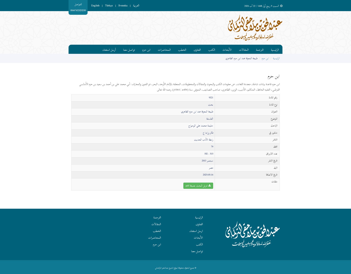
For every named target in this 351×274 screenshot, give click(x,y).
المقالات (244, 49)
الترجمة (260, 49)
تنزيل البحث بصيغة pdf (197, 185)
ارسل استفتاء (196, 231)
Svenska (122, 5)
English (95, 5)
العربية (136, 5)
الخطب (182, 49)
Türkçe (109, 5)
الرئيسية (275, 49)
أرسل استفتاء (109, 49)
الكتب (211, 49)
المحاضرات (164, 49)
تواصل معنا (129, 49)
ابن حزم (146, 49)
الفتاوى (197, 49)
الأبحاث (227, 49)
